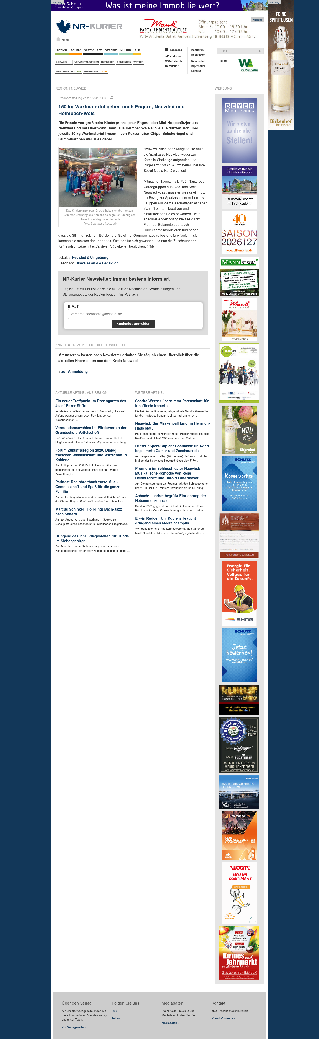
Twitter (116, 1018)
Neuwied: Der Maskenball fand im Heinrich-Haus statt (172, 426)
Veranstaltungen (86, 62)
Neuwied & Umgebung (90, 257)
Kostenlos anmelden (133, 324)
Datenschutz (199, 61)
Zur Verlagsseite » (74, 1027)
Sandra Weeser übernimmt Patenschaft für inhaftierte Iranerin (172, 403)
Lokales (62, 62)
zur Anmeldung (74, 371)
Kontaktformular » (224, 1018)
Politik (75, 50)
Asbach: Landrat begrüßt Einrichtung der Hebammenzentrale (170, 498)
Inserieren (197, 50)
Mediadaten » (170, 1023)
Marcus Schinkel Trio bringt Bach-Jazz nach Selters (88, 511)
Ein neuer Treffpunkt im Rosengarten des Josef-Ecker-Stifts (90, 403)
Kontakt (196, 71)
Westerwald (68, 71)
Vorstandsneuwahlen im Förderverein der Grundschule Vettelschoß (91, 430)
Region (62, 50)
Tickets (222, 61)
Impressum (198, 66)
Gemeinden (124, 62)
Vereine (111, 50)
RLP (137, 50)
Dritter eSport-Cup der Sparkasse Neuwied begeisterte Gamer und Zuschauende (172, 448)
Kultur (126, 50)
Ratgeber (107, 62)
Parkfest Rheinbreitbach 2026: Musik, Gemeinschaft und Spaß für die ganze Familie (87, 486)
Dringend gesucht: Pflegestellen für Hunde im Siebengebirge (92, 538)
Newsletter (172, 66)
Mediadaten (198, 55)
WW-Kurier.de (173, 61)
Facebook (176, 50)
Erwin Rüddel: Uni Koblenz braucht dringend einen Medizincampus (165, 521)
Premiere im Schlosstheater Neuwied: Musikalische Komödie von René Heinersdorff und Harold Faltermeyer (167, 473)
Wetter (138, 62)
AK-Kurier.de (173, 56)
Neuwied (78, 88)
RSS (115, 1011)
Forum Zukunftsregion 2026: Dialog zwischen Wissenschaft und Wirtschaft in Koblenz (91, 455)
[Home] (58, 39)
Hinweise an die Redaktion (97, 263)
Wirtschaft (93, 50)
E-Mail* (73, 306)
